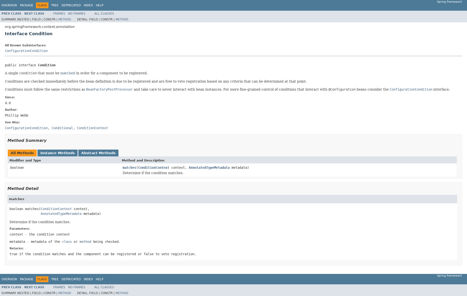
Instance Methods (57, 153)
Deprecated (71, 5)
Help (99, 5)
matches (129, 167)
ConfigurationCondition (26, 51)
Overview (9, 5)
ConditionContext (153, 167)
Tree (55, 5)
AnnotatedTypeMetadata (209, 167)
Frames (59, 13)
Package (26, 5)
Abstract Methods (98, 153)
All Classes (104, 13)
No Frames (76, 13)
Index (88, 5)
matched (67, 73)
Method (64, 19)
